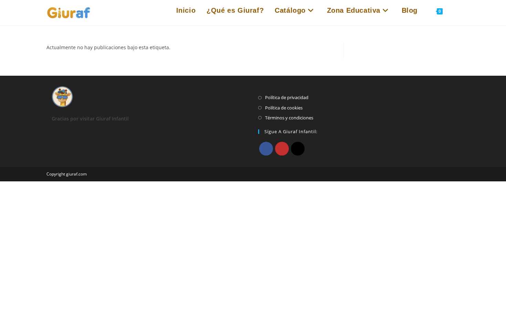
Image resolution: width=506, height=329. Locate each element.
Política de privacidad (286, 97)
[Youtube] (282, 149)
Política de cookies (284, 108)
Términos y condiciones (289, 118)
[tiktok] (298, 149)
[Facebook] (266, 149)
